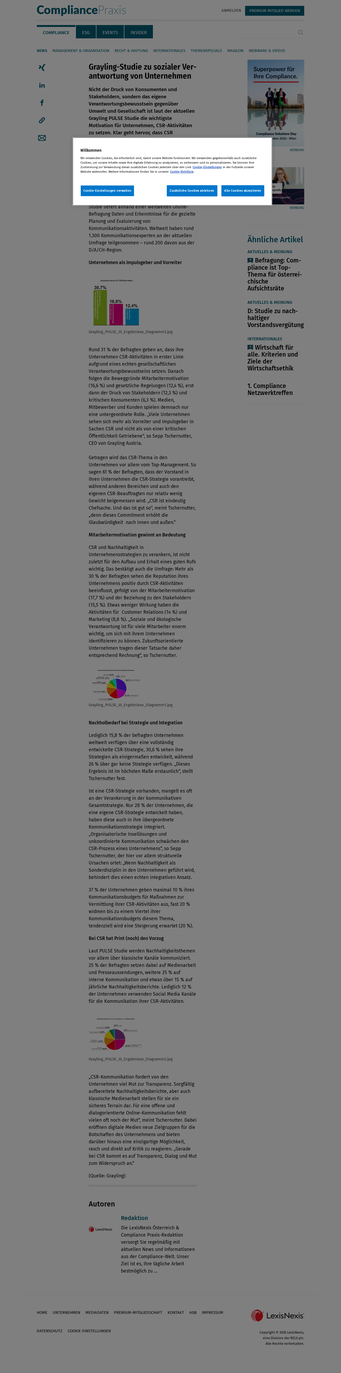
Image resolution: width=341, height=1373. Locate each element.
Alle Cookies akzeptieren (242, 190)
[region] (172, 171)
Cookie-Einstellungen (207, 167)
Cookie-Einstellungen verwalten (107, 190)
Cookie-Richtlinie (181, 171)
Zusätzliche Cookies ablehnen (192, 190)
